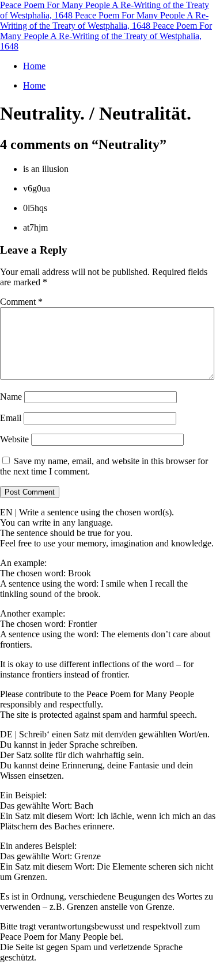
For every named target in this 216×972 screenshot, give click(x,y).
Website (14, 439)
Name (11, 396)
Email (10, 418)
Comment (21, 302)
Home (34, 66)
